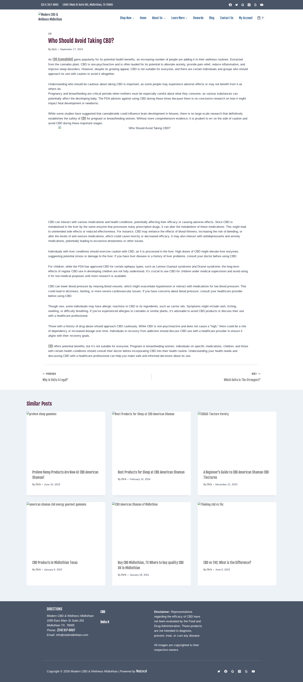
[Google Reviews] (243, 5)
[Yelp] (255, 5)
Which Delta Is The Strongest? (242, 377)
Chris (54, 49)
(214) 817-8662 (66, 630)
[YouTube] (262, 5)
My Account (246, 18)
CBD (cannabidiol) (63, 59)
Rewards (198, 18)
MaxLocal (141, 671)
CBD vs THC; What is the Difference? (227, 562)
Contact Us (226, 18)
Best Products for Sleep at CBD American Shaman (151, 472)
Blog (211, 18)
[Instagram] (249, 5)
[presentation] (66, 438)
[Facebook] (230, 5)
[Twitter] (237, 5)
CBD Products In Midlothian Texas (55, 562)
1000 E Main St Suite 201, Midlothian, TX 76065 (88, 4)
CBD (50, 33)
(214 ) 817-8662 (49, 4)
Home (143, 18)
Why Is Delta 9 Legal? (55, 377)
